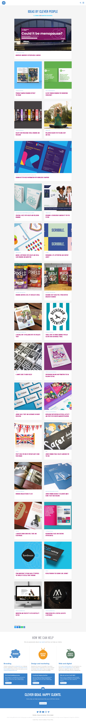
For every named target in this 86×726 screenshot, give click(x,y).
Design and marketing (40, 664)
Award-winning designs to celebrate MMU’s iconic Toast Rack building (57, 495)
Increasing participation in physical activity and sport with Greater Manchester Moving (57, 415)
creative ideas (39, 669)
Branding (37, 15)
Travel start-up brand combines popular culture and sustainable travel (57, 336)
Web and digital (65, 664)
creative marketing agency (66, 666)
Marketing (44, 15)
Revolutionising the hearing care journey (57, 573)
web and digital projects (68, 667)
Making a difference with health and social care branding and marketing (27, 256)
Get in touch (43, 703)
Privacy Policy (50, 719)
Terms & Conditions (43, 719)
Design (40, 15)
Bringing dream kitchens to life (24, 494)
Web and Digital (49, 15)
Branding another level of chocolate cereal (28, 295)
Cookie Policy (35, 719)
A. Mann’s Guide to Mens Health (24, 374)
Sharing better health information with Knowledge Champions (32, 177)
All (34, 15)
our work (42, 642)
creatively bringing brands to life (10, 670)
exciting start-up (18, 666)
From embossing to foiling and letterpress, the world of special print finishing (27, 574)
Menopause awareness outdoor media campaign (28, 55)
